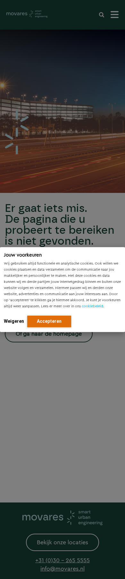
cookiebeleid (92, 306)
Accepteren (49, 321)
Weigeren (14, 321)
